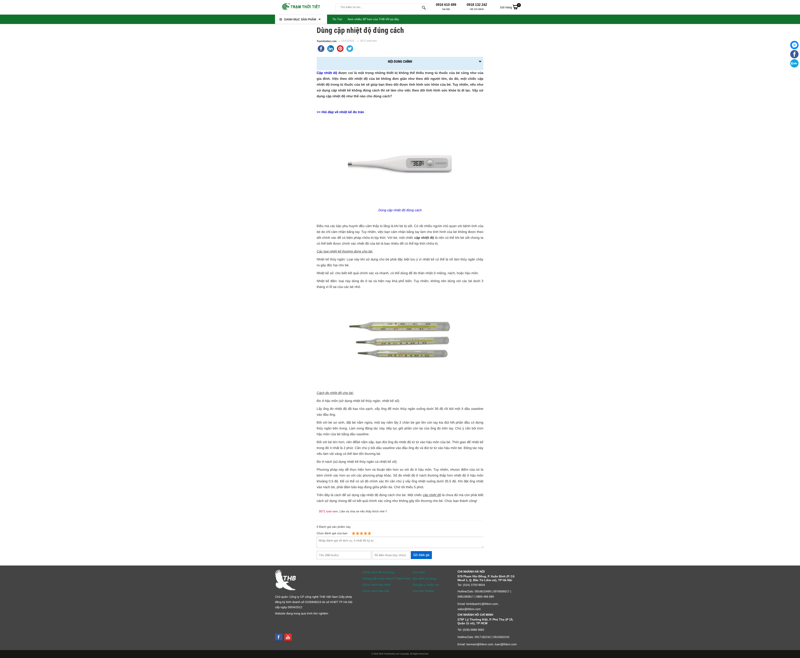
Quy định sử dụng (424, 578)
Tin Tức (337, 19)
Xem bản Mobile (423, 591)
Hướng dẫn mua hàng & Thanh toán (386, 578)
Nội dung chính (400, 61)
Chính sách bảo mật (375, 591)
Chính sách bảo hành (376, 584)
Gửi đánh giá (421, 555)
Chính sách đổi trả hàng (378, 572)
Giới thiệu (418, 572)
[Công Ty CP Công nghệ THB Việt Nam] (301, 7)
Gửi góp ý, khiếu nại (425, 584)
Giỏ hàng (510, 6)
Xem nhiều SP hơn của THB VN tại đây (373, 19)
